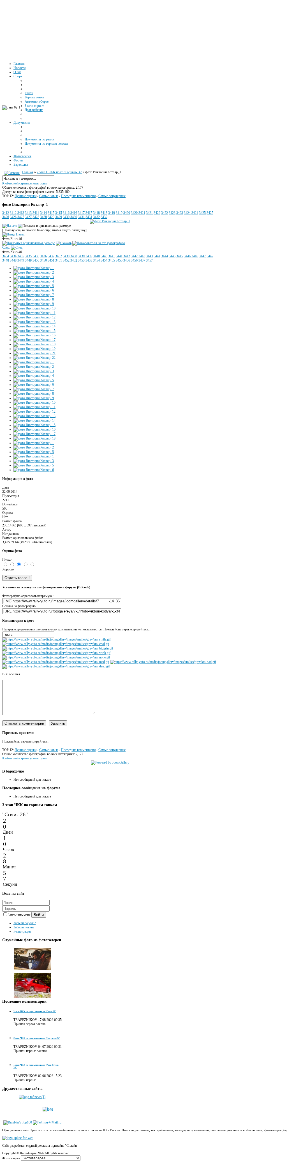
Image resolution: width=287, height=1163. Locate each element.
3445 (172, 256)
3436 (36, 256)
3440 (96, 256)
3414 (36, 213)
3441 (111, 256)
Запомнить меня (19, 915)
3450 (36, 260)
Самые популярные (112, 196)
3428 (36, 217)
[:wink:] (56, 653)
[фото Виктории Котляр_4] (33, 281)
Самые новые (48, 196)
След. (6, 247)
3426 (5, 217)
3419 (111, 213)
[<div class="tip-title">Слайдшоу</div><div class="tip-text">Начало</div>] (9, 226)
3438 (66, 256)
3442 (126, 256)
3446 (187, 256)
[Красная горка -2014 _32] (32, 970)
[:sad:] (163, 662)
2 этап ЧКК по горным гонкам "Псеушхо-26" (36, 1038)
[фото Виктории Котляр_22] (34, 358)
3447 (202, 256)
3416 (66, 213)
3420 (126, 213)
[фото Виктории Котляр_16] (34, 335)
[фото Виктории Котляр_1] (110, 221)
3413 (20, 213)
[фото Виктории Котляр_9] (33, 304)
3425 (202, 213)
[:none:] (56, 657)
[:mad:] (55, 662)
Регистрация (22, 931)
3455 (111, 260)
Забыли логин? (23, 927)
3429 (51, 217)
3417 (81, 213)
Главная (27, 172)
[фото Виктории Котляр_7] (33, 295)
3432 (96, 217)
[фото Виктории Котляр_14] (34, 326)
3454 (96, 260)
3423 (172, 213)
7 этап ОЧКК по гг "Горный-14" (59, 172)
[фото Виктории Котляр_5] (33, 286)
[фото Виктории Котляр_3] (33, 277)
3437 (51, 256)
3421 (141, 213)
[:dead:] (56, 666)
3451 (51, 260)
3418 (96, 213)
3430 (66, 217)
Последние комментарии (78, 196)
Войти (39, 915)
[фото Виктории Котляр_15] (34, 331)
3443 (141, 256)
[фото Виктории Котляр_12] (34, 317)
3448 (5, 260)
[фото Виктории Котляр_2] (33, 272)
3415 (51, 213)
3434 (5, 256)
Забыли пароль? (24, 923)
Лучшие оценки (25, 196)
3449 (20, 260)
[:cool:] (55, 644)
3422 (157, 213)
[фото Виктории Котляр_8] (33, 299)
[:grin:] (57, 648)
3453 (81, 260)
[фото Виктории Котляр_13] (34, 322)
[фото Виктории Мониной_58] (32, 997)
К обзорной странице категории (24, 183)
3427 (20, 217)
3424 (187, 213)
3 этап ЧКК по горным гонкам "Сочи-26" (34, 1011)
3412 (5, 213)
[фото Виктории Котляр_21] (34, 353)
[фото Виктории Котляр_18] (34, 344)
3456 (126, 260)
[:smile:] (56, 639)
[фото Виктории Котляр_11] (34, 313)
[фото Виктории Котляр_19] (34, 349)
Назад (20, 234)
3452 (66, 260)
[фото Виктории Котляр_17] (34, 340)
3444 (157, 256)
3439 (81, 256)
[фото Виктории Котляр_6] (33, 290)
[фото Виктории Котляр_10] (34, 308)
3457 (141, 260)
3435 (20, 256)
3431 (81, 217)
